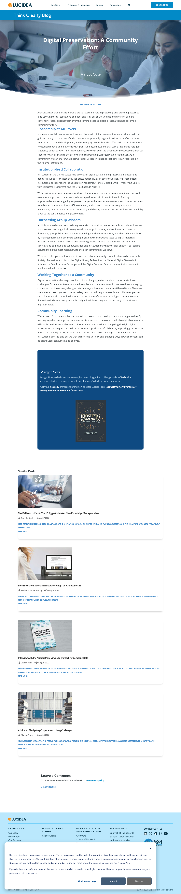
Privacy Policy (14, 890)
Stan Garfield (27, 518)
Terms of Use (27, 890)
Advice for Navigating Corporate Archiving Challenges (45, 730)
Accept (113, 881)
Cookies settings (87, 881)
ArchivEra (81, 835)
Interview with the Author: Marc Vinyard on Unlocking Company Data (53, 657)
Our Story (13, 833)
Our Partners (14, 840)
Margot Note (27, 735)
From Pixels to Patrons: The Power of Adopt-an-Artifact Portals (49, 585)
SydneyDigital (49, 835)
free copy (54, 386)
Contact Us (162, 5)
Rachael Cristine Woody (31, 590)
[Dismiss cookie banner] (150, 849)
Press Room (14, 836)
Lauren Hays (26, 662)
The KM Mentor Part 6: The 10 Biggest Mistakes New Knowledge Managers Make (58, 513)
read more (23, 531)
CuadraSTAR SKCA (85, 839)
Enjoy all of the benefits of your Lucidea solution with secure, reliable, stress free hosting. (122, 840)
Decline (139, 881)
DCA (37, 890)
